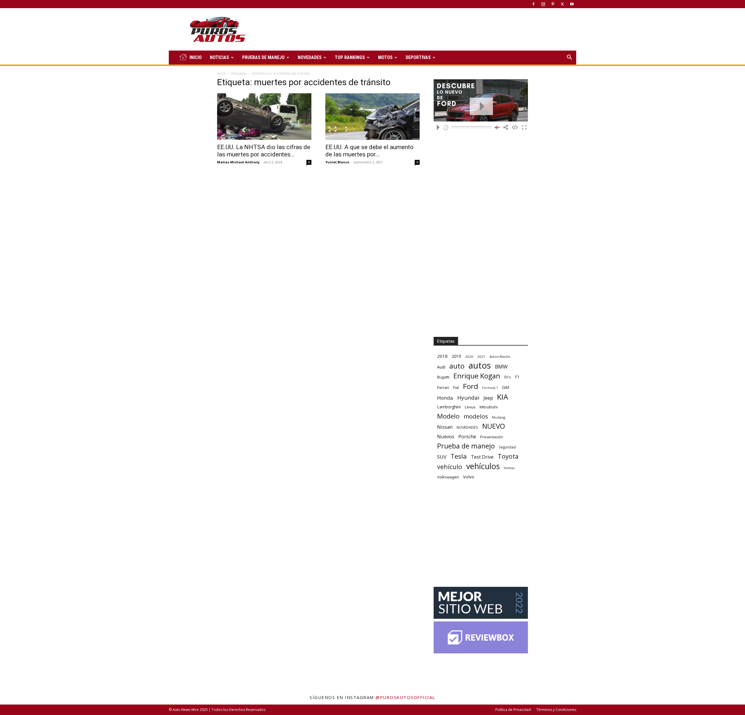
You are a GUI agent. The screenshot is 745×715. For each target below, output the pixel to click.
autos (480, 365)
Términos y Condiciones (556, 709)
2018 (442, 356)
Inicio (221, 73)
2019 (456, 356)
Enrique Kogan (476, 376)
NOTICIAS (219, 57)
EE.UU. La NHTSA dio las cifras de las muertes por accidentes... (263, 151)
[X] (562, 4)
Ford (470, 386)
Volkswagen (448, 477)
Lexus (470, 407)
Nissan (445, 427)
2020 (469, 356)
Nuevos (445, 436)
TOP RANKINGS (350, 57)
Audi (441, 367)
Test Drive (482, 457)
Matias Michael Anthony (238, 162)
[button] (569, 58)
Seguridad (507, 447)
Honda (445, 398)
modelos (476, 416)
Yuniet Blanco (337, 162)
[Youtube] (571, 4)
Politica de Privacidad (513, 709)
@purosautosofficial (405, 697)
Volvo (468, 477)
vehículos (483, 466)
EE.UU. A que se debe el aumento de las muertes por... (369, 151)
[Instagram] (543, 4)
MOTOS (385, 57)
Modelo (448, 416)
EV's (507, 377)
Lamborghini (449, 407)
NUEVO (493, 426)
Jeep (488, 398)
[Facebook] (533, 4)
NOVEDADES (310, 57)
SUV (441, 457)
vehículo (449, 467)
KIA (502, 397)
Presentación (491, 437)
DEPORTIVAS (418, 57)
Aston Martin (499, 356)
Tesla (458, 456)
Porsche (467, 437)
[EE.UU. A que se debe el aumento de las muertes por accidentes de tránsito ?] (372, 116)
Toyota (508, 456)
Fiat (456, 387)
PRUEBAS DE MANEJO (263, 57)
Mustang (498, 417)
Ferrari (443, 387)
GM (505, 387)
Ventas (509, 468)
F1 (517, 377)
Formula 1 (490, 388)
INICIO (195, 57)
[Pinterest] (552, 4)
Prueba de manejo (466, 446)
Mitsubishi (489, 407)
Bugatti (443, 377)
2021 (481, 356)
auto (456, 366)
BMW (501, 367)
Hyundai (468, 398)
